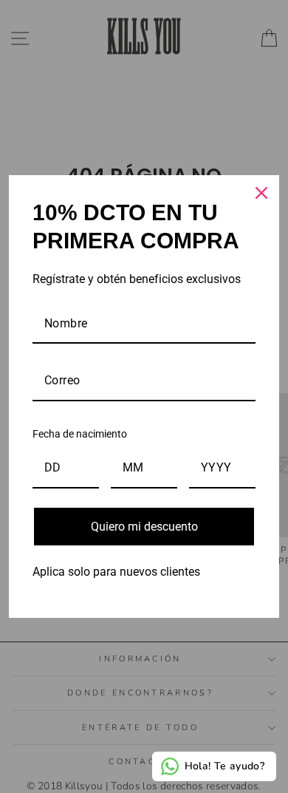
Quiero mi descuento (144, 527)
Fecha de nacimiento (79, 434)
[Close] (261, 193)
